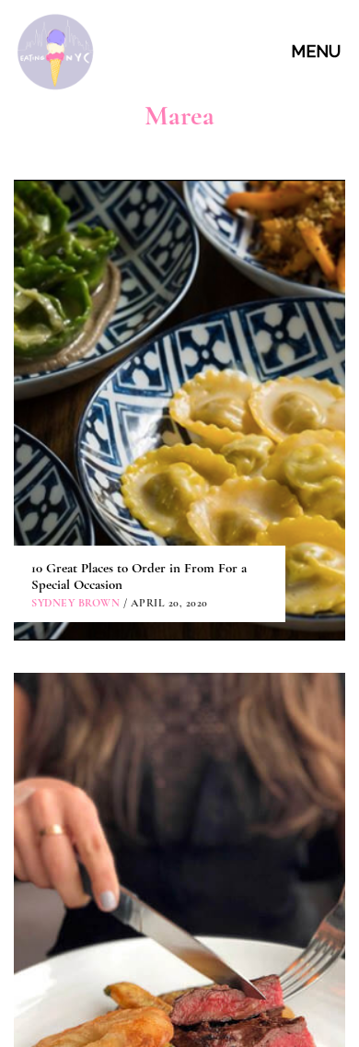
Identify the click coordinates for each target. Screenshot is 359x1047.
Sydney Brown (75, 602)
